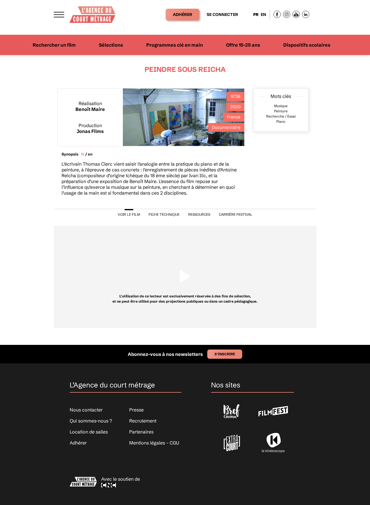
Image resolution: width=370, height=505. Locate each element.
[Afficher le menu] (59, 14)
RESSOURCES (199, 214)
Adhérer (182, 14)
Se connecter (222, 14)
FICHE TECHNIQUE (164, 214)
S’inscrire (224, 354)
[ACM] (92, 13)
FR (255, 14)
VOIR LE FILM (129, 214)
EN (263, 14)
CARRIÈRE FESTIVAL (235, 214)
